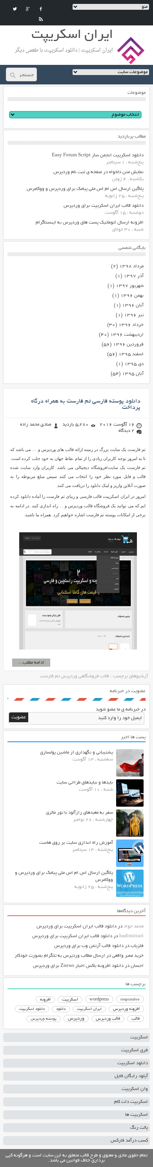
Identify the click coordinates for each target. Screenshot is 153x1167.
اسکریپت (70, 999)
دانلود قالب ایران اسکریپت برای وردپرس (104, 205)
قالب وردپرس (108, 1019)
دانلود (61, 1009)
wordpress (99, 999)
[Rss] (41, 19)
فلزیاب (137, 946)
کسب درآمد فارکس (129, 1140)
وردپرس (76, 1018)
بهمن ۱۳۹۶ (132, 295)
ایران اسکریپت (89, 1009)
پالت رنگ (139, 1127)
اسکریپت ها (136, 1114)
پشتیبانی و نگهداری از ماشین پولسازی (76, 752)
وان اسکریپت (135, 1089)
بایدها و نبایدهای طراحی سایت (84, 782)
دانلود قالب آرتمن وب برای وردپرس (89, 946)
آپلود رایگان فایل (131, 1076)
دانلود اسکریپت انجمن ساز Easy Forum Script (98, 155)
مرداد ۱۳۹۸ (131, 266)
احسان (137, 965)
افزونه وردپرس (126, 1009)
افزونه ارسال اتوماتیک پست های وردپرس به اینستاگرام (90, 222)
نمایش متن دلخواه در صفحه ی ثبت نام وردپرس (98, 172)
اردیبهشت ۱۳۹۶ (127, 334)
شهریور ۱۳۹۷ (130, 285)
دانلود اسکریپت (32, 1009)
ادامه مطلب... (31, 662)
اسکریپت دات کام (131, 1101)
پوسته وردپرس (43, 1019)
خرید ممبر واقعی (128, 955)
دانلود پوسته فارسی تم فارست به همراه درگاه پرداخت (85, 404)
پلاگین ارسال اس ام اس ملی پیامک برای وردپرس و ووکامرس (85, 189)
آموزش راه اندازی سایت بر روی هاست (76, 842)
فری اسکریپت (134, 1050)
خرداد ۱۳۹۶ (131, 325)
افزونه (45, 999)
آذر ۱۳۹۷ (134, 276)
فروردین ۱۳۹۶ (128, 344)
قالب (135, 1019)
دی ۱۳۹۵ (134, 364)
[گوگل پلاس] (28, 9)
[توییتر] (15, 9)
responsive (130, 999)
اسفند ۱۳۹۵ (131, 354)
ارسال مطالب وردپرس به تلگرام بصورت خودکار (60, 955)
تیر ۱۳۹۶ (134, 315)
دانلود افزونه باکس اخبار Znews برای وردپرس (78, 965)
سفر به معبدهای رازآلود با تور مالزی (79, 812)
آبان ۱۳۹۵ (133, 373)
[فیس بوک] (41, 9)
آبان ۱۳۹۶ (133, 305)
